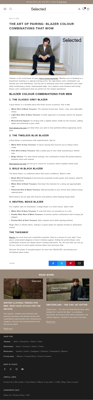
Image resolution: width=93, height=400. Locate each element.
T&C (28, 395)
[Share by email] (79, 263)
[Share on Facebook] (53, 263)
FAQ (58, 382)
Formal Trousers (44, 356)
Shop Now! (63, 2)
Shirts (15, 341)
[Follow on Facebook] (5, 369)
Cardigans (35, 351)
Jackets (19, 351)
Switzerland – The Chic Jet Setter (67, 305)
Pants (41, 346)
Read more (8, 328)
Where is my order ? (46, 382)
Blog (63, 382)
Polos (40, 341)
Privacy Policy (18, 395)
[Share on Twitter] (62, 263)
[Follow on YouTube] (22, 369)
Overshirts (24, 341)
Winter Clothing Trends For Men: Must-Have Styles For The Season (22, 306)
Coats (26, 351)
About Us (7, 395)
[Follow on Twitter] (11, 369)
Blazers (65, 351)
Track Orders (30, 382)
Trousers (26, 346)
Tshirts (33, 341)
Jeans (18, 346)
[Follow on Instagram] (16, 369)
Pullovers (44, 351)
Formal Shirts (30, 356)
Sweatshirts (55, 351)
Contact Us (8, 382)
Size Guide (19, 382)
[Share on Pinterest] (70, 263)
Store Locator (72, 382)
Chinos (34, 346)
